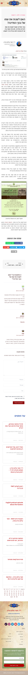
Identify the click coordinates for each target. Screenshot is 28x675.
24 (14, 593)
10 (4, 589)
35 (9, 595)
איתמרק (22, 316)
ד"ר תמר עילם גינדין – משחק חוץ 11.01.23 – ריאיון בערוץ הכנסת (16, 470)
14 (16, 591)
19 (4, 591)
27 (7, 593)
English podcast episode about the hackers (14, 503)
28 (4, 593)
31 (18, 595)
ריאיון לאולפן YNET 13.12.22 (17, 487)
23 (16, 593)
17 (9, 591)
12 (21, 591)
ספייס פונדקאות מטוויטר (15, 559)
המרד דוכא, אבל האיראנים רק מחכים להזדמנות (14, 448)
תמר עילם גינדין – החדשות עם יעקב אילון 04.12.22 (14, 578)
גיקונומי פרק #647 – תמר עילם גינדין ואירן (15, 520)
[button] (26, 3)
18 (7, 591)
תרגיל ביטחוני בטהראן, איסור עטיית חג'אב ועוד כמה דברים (14, 426)
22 (18, 593)
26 (9, 593)
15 (14, 591)
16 (11, 591)
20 (23, 593)
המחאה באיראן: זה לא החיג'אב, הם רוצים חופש (15, 539)
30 (21, 595)
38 (16, 597)
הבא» (11, 597)
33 (14, 595)
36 (7, 595)
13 (18, 591)
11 (23, 591)
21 (21, 593)
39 (14, 597)
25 (11, 593)
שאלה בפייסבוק (19, 51)
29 (23, 595)
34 (11, 595)
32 (16, 595)
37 (4, 595)
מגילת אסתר (4, 84)
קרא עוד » (21, 436)
